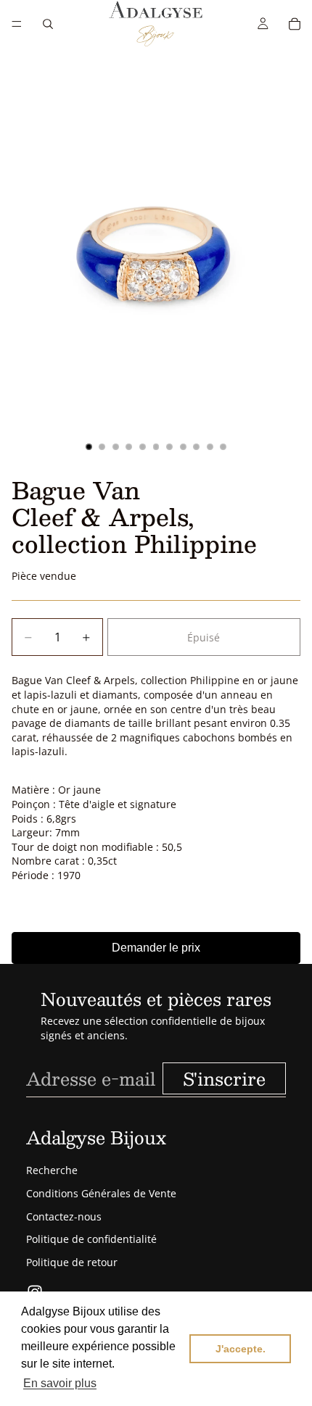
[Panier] (295, 24)
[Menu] (16, 24)
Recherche (52, 1170)
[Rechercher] (48, 24)
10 (209, 446)
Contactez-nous (64, 1216)
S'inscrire (224, 1078)
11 (223, 446)
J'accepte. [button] (240, 1349)
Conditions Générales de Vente (101, 1193)
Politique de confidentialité (91, 1239)
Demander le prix (156, 947)
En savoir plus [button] (60, 1383)
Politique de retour (72, 1262)
